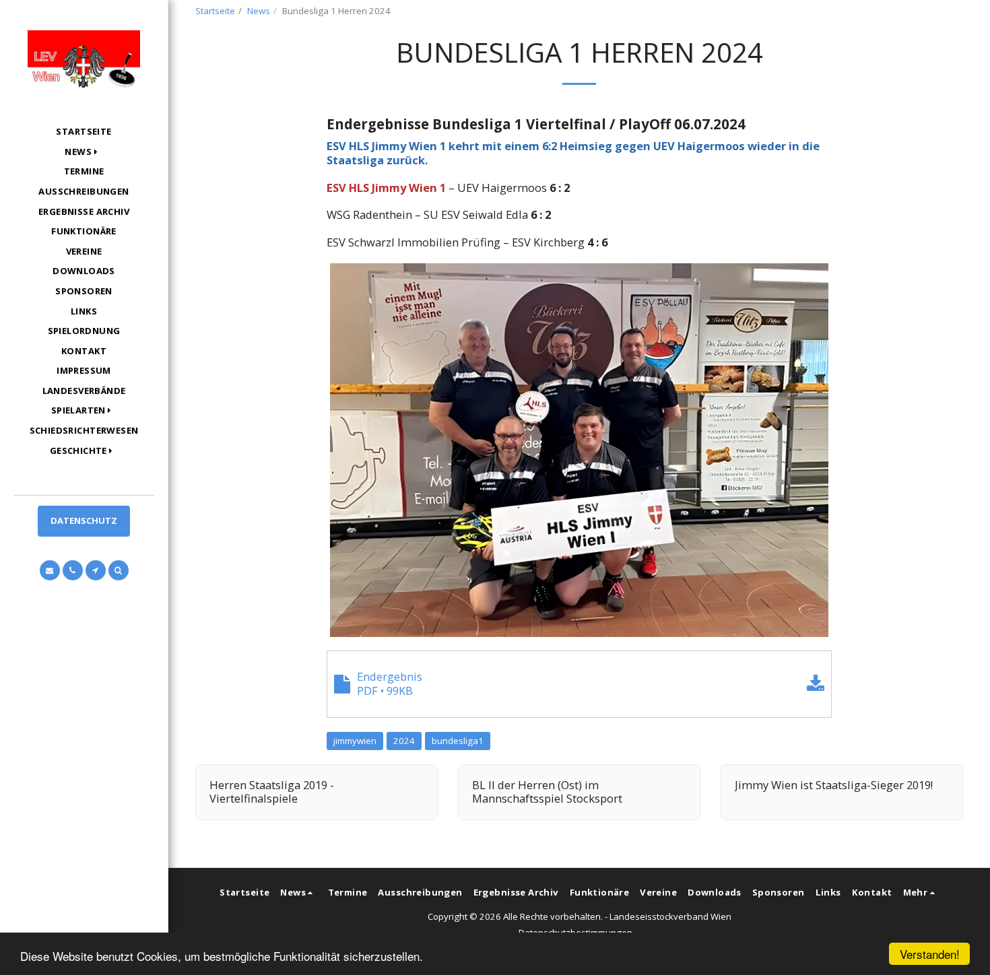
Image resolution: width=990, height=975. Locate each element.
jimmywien (354, 741)
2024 (404, 741)
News (258, 11)
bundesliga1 (458, 741)
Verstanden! (930, 953)
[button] (83, 152)
